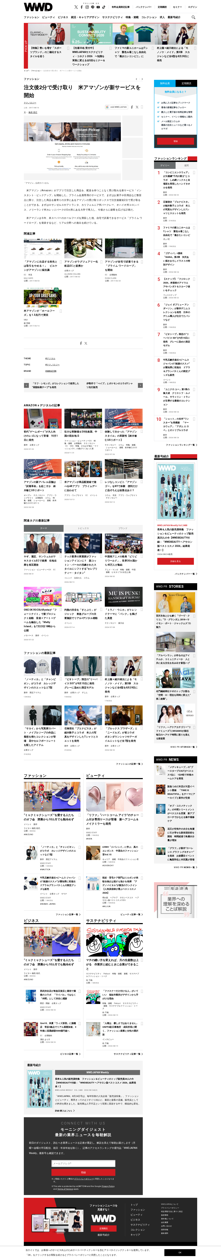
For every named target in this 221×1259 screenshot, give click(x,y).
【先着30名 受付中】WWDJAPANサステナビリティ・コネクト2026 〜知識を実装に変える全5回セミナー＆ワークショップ (88, 56)
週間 (186, 165)
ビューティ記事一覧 (131, 914)
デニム (85, 692)
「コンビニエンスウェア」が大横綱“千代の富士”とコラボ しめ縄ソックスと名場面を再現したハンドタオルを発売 (176, 180)
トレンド (68, 578)
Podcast (106, 974)
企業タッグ (69, 271)
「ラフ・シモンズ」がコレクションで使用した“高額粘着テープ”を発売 (55, 385)
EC (25, 275)
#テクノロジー (52, 365)
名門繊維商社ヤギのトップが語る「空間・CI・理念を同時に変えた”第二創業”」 (173, 695)
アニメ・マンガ (111, 570)
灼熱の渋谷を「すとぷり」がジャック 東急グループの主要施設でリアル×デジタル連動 (81, 613)
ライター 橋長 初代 (32, 828)
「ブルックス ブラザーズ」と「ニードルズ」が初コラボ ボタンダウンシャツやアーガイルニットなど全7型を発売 (121, 734)
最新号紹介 (174, 17)
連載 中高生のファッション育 (125, 859)
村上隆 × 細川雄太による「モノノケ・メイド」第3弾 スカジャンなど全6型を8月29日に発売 (121, 685)
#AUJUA (106, 906)
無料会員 (165, 83)
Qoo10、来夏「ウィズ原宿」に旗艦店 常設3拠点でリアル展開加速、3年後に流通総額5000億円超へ (58, 1027)
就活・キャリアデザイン (85, 17)
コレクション (149, 17)
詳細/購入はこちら (63, 1111)
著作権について (167, 1219)
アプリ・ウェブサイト (73, 495)
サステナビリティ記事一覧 (127, 1054)
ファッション (31, 17)
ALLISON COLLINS (72, 274)
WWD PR (182, 747)
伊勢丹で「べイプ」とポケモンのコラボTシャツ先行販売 (110, 385)
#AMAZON (50, 371)
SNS (71, 446)
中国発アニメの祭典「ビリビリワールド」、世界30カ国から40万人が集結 (121, 560)
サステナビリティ (112, 17)
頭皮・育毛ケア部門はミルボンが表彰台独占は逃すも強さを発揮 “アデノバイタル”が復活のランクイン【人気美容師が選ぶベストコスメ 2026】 (120, 885)
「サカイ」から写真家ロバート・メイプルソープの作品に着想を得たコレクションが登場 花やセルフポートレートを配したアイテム (40, 736)
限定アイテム (35, 692)
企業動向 (113, 275)
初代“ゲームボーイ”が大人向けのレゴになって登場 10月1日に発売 (41, 435)
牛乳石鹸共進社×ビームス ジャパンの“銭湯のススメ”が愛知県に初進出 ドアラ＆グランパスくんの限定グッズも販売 (176, 367)
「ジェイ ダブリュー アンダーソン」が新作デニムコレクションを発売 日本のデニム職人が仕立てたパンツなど (176, 312)
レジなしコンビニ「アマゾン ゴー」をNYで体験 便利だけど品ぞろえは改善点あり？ (121, 486)
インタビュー (108, 1039)
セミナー (177, 7)
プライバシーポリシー (83, 1179)
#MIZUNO (28, 834)
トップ (134, 1204)
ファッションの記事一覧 (128, 764)
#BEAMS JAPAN (47, 904)
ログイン (192, 7)
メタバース (28, 635)
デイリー (164, 165)
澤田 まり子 (45, 1039)
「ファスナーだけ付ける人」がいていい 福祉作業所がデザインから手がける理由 (120, 995)
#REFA (89, 839)
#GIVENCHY (108, 865)
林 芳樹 (27, 323)
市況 (30, 275)
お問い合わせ (166, 1226)
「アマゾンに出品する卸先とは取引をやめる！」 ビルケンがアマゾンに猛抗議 (40, 265)
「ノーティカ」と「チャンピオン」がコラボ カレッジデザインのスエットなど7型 (40, 683)
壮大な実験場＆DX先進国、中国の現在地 (80, 433)
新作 (26, 445)
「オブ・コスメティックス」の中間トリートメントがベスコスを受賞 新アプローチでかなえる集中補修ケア (180, 813)
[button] (194, 17)
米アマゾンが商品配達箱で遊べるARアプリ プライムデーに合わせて (80, 486)
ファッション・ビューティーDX (78, 441)
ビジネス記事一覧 (69, 1054)
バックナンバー (144, 7)
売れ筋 (105, 898)
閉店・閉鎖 (45, 1003)
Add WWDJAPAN (118, 107)
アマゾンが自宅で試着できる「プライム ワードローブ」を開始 (122, 265)
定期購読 (162, 7)
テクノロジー (30, 103)
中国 (134, 570)
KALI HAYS (28, 278)
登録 (176, 141)
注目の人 (78, 578)
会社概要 (164, 1222)
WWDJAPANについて (169, 1204)
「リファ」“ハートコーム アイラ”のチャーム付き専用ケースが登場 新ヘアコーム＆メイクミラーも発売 (112, 819)
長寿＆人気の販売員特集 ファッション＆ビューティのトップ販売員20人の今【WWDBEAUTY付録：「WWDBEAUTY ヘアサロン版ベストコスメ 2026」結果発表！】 (95, 1083)
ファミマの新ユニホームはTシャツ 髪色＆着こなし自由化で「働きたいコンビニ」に (131, 52)
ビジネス (63, 17)
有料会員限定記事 (121, 7)
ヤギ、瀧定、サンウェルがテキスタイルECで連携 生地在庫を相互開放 (40, 560)
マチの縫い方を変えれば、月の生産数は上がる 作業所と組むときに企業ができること (112, 964)
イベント (94, 495)
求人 (162, 17)
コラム (121, 445)
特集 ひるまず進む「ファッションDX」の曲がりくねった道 (81, 447)
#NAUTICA (45, 869)
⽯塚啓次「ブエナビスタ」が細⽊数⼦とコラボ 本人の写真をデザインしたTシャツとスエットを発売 (81, 734)
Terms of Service (65, 1189)
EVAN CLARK (110, 278)
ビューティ (48, 17)
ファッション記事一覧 (67, 914)
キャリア (106, 859)
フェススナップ (169, 295)
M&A (26, 320)
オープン (27, 495)
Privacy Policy (108, 1186)
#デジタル (50, 358)
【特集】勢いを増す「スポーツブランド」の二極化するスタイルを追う (45, 52)
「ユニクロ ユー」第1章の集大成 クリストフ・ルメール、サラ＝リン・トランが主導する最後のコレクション (176, 397)
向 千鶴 (89, 980)
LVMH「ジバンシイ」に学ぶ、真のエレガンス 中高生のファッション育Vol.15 (120, 851)
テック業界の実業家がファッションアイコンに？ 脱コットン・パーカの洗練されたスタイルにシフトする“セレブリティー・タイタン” (81, 564)
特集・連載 (132, 17)
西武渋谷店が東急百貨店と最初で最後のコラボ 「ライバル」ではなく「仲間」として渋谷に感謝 (58, 995)
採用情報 (164, 1230)
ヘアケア (114, 898)
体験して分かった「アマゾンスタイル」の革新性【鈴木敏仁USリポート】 (121, 435)
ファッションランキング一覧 (180, 445)
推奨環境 (164, 1215)
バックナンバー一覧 (185, 574)
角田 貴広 (32, 112)
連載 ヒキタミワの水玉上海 (118, 572)
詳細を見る (175, 561)
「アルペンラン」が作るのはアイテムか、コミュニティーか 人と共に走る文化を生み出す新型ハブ (173, 659)
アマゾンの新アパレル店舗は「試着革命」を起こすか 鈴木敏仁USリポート (40, 486)
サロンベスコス (126, 898)
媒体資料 (164, 1233)
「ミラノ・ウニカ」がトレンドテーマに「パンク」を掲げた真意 (121, 613)
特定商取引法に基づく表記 (172, 1211)
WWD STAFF (45, 863)
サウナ (64, 894)
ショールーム (111, 447)
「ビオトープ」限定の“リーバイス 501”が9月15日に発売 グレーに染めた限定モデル (81, 683)
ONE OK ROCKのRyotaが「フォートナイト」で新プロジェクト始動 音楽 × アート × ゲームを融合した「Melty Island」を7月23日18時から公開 (40, 620)
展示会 (121, 623)
